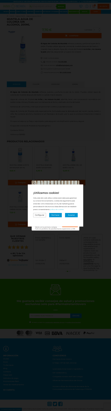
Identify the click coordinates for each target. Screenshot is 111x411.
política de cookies (57, 209)
